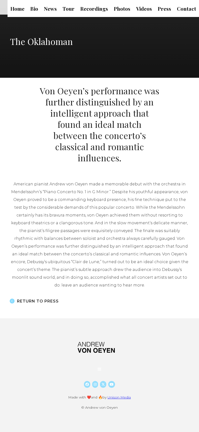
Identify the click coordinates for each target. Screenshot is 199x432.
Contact (186, 8)
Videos (144, 8)
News (50, 8)
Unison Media (119, 397)
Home (17, 8)
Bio (34, 8)
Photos (122, 8)
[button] (99, 369)
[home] (97, 347)
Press (164, 8)
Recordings (94, 8)
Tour (69, 8)
